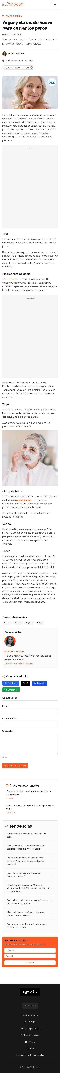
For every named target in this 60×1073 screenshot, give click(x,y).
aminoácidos (23, 500)
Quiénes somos (30, 1015)
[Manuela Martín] (4, 53)
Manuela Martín (16, 53)
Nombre (5, 706)
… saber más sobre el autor (18, 663)
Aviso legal (30, 1021)
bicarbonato (11, 279)
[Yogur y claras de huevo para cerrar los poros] (52, 82)
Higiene (29, 623)
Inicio (4, 34)
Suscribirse (30, 963)
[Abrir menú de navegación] (55, 4)
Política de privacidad (30, 1028)
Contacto (30, 1042)
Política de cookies (30, 1035)
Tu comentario (8, 731)
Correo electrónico (9, 718)
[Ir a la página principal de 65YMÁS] (13, 4)
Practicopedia (14, 16)
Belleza (18, 623)
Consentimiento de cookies (30, 1055)
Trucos (7, 623)
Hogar (40, 623)
